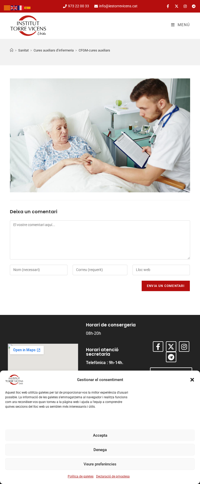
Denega (100, 449)
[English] (14, 7)
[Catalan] (7, 7)
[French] (20, 7)
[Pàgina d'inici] (11, 50)
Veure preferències (100, 464)
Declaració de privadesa (113, 476)
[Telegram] (193, 6)
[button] (192, 379)
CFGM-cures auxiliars (94, 50)
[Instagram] (185, 6)
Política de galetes (80, 476)
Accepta (100, 435)
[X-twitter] (176, 6)
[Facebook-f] (168, 6)
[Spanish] (27, 7)
